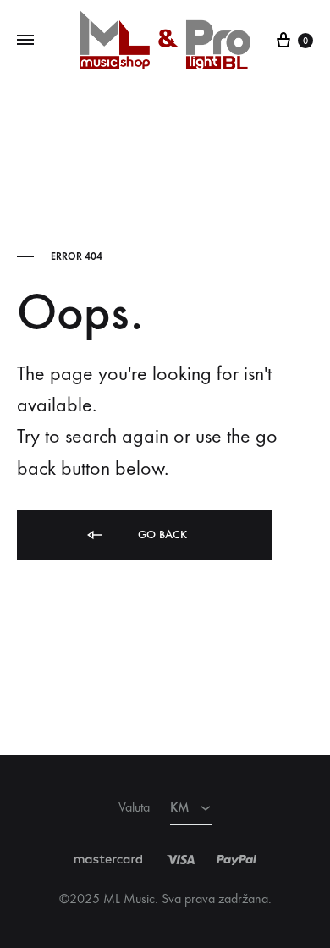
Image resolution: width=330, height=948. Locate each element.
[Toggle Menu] (25, 40)
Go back (161, 534)
